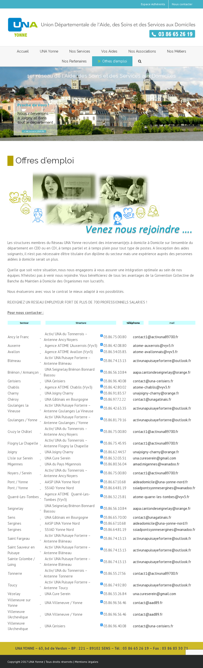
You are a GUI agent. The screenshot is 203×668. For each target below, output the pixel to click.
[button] (139, 61)
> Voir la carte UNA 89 (34, 131)
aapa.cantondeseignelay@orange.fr (162, 372)
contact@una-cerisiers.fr (153, 381)
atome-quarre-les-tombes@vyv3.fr (161, 496)
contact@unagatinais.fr (152, 399)
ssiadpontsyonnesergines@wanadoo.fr (164, 488)
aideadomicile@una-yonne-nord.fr (160, 482)
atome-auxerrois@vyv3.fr (153, 345)
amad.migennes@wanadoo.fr (156, 464)
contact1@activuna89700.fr (155, 336)
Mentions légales (86, 662)
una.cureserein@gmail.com (154, 458)
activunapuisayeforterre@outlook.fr (162, 360)
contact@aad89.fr (148, 602)
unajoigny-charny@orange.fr (156, 393)
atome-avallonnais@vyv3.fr (155, 351)
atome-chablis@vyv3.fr (152, 387)
